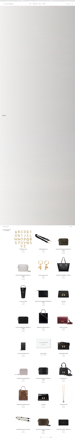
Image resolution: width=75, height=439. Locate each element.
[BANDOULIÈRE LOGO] (43, 238)
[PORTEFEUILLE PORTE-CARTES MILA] (63, 419)
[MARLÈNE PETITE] (63, 368)
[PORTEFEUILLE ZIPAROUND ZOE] (23, 368)
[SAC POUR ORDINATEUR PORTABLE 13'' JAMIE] (63, 238)
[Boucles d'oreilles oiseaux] (43, 265)
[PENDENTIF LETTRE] (23, 238)
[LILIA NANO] (63, 291)
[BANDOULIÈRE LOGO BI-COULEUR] (23, 419)
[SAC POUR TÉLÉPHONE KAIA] (23, 343)
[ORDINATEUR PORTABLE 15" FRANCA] (63, 265)
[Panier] (72, 4)
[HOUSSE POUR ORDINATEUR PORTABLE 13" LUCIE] (43, 291)
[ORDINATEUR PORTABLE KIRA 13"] (43, 317)
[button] (30, 4)
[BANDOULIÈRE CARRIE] (63, 343)
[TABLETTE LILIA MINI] (63, 317)
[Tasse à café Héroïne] (23, 291)
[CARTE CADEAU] (43, 343)
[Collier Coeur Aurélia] (63, 394)
